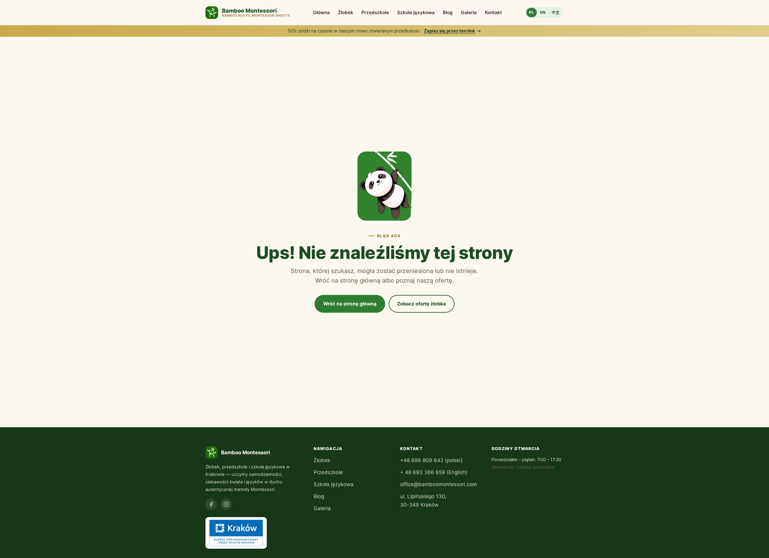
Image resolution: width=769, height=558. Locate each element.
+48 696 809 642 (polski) (431, 460)
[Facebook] (211, 504)
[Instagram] (226, 504)
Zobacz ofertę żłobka (421, 304)
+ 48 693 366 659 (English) (433, 472)
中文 (556, 12)
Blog (448, 12)
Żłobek (345, 12)
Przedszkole (375, 12)
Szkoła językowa (416, 12)
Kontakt (493, 12)
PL (531, 12)
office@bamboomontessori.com (438, 484)
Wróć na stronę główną (349, 304)
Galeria (469, 12)
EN (543, 12)
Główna (321, 12)
